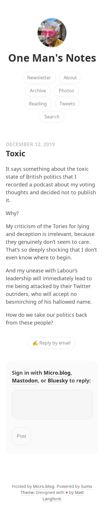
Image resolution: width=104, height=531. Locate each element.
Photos (66, 90)
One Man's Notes (52, 58)
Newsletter (39, 77)
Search (52, 116)
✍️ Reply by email (51, 343)
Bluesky (58, 380)
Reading (38, 103)
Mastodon (25, 380)
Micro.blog (57, 372)
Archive (38, 90)
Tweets (67, 103)
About (70, 77)
